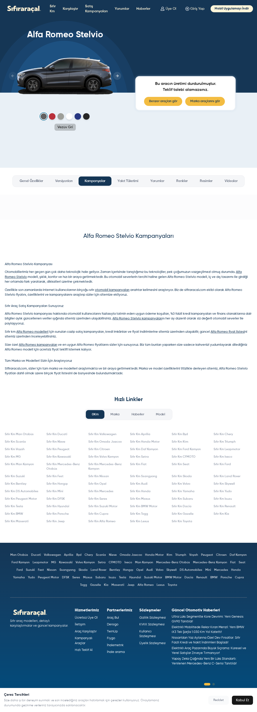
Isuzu (112, 577)
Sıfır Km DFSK (55, 498)
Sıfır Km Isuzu (223, 498)
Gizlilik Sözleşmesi (152, 617)
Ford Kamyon (21, 562)
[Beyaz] (69, 116)
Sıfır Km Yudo (223, 491)
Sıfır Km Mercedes (100, 491)
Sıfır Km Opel (97, 483)
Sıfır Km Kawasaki (58, 456)
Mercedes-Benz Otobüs (173, 562)
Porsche (226, 577)
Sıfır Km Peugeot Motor (21, 498)
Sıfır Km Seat (180, 464)
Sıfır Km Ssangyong (143, 476)
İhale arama (116, 652)
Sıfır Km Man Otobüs (19, 434)
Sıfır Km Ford (222, 464)
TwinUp (112, 631)
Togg (83, 585)
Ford (20, 570)
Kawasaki (66, 562)
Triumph (180, 555)
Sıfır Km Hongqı (57, 483)
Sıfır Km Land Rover (227, 476)
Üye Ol (171, 9)
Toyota (172, 585)
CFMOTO (115, 562)
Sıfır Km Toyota (182, 521)
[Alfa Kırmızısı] (52, 116)
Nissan (51, 570)
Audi (149, 570)
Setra (102, 562)
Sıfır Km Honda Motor (145, 441)
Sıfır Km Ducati (56, 434)
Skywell (171, 570)
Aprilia (68, 555)
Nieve (113, 555)
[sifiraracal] (23, 9)
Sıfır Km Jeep (55, 521)
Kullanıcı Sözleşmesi (147, 634)
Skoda (83, 570)
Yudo (31, 577)
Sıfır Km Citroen (99, 449)
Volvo (159, 570)
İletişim (80, 624)
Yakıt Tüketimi (127, 181)
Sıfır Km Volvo (181, 483)
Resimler (206, 181)
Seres (76, 577)
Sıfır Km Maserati (17, 521)
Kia (106, 585)
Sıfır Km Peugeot (58, 449)
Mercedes (221, 570)
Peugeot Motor (48, 577)
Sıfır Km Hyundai (57, 506)
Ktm (169, 555)
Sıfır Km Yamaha (183, 491)
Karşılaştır (70, 9)
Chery (89, 555)
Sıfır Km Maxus (140, 498)
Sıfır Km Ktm (180, 441)
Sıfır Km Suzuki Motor (102, 506)
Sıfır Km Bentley (15, 483)
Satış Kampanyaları (96, 9)
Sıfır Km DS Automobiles (21, 491)
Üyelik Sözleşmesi (152, 643)
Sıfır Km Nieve (55, 441)
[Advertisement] (128, 207)
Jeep (131, 585)
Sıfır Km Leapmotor (227, 449)
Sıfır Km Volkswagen (102, 434)
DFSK (65, 577)
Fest (41, 570)
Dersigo (112, 624)
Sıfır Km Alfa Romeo (101, 521)
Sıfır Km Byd (180, 434)
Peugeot (207, 555)
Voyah (193, 555)
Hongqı (128, 570)
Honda (236, 570)
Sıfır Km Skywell (224, 483)
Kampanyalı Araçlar (83, 641)
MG (53, 562)
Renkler (182, 181)
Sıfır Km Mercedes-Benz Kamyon (105, 466)
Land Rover (98, 570)
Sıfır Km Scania (15, 441)
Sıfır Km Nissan (98, 476)
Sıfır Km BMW (14, 513)
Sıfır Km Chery (223, 434)
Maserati (117, 585)
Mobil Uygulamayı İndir (232, 8)
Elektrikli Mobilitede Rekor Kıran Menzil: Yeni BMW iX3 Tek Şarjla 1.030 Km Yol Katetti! (208, 630)
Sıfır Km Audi (139, 483)
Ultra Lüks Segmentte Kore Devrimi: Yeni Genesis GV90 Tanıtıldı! (207, 619)
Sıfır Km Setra (139, 456)
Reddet (218, 700)
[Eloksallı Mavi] (78, 116)
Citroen (221, 555)
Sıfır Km (53, 9)
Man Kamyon (144, 562)
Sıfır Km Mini (54, 491)
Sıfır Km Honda (140, 491)
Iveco (128, 562)
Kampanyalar (95, 181)
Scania (101, 555)
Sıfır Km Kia (221, 513)
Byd (79, 555)
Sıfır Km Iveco (223, 456)
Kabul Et (242, 700)
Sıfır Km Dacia (181, 506)
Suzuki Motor (153, 577)
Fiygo (111, 638)
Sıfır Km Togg (139, 513)
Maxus (87, 577)
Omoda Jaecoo (131, 555)
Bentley (114, 570)
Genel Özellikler (31, 181)
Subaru (100, 577)
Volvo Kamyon (85, 562)
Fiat (233, 562)
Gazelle (95, 585)
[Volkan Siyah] (86, 116)
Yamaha (19, 577)
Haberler (143, 9)
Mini (208, 570)
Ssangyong (67, 570)
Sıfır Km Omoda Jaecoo (105, 441)
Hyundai (135, 577)
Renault (201, 577)
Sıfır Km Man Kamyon (19, 464)
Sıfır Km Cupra (98, 513)
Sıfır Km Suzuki (15, 476)
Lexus (161, 585)
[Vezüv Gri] (43, 116)
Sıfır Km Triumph (225, 441)
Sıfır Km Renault (225, 506)
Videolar (231, 181)
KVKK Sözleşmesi (152, 624)
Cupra (239, 577)
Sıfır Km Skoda (182, 476)
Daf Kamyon (238, 555)
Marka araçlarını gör (205, 101)
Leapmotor (40, 562)
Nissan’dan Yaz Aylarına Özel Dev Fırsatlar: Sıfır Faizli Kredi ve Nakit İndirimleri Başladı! (206, 640)
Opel (139, 570)
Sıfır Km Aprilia (140, 434)
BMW (214, 577)
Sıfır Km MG (13, 456)
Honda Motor (154, 555)
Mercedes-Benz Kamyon (210, 562)
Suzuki (30, 570)
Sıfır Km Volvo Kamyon (103, 456)
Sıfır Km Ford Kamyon (186, 449)
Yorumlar (122, 9)
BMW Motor (173, 577)
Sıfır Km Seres (97, 498)
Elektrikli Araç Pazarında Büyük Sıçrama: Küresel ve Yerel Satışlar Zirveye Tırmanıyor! (209, 651)
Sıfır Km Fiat (138, 464)
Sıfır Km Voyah (15, 449)
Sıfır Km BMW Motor (143, 506)
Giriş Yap (197, 9)
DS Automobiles (191, 570)
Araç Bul (113, 617)
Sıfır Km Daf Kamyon (144, 449)
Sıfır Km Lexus (139, 521)
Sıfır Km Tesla (14, 506)
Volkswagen (52, 555)
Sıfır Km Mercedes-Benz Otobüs (63, 466)
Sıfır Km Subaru (182, 498)
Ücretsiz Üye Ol (86, 617)
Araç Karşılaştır (86, 631)
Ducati (36, 555)
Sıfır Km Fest (54, 476)
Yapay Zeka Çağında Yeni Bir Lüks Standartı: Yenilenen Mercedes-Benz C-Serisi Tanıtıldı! (204, 661)
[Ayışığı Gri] (60, 116)
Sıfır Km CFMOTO (184, 456)
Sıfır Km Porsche (57, 513)
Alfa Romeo (146, 585)
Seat (242, 562)
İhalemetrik (115, 645)
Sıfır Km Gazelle (183, 513)
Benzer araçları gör (163, 101)
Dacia (188, 577)
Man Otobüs (19, 555)
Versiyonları (64, 181)
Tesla (122, 577)
